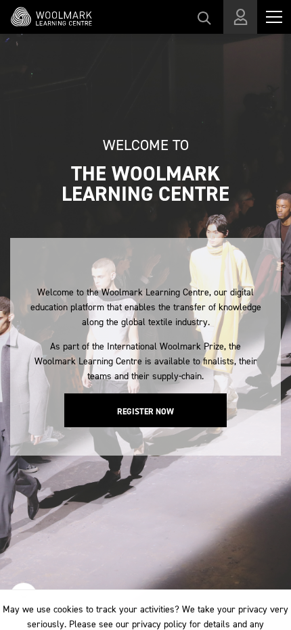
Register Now (145, 411)
